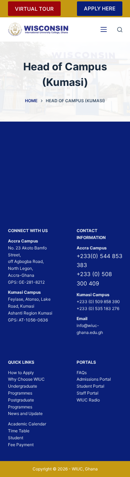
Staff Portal (87, 393)
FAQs (82, 372)
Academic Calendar (27, 423)
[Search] (119, 29)
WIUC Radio (88, 400)
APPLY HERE (99, 8)
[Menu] (103, 29)
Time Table (18, 430)
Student (15, 437)
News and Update (25, 413)
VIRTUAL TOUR (34, 9)
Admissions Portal (94, 379)
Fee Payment (21, 444)
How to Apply (21, 372)
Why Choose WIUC (26, 379)
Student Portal (90, 386)
